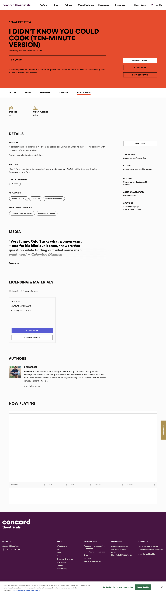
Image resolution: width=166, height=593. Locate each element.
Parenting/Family (19, 198)
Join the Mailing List (147, 554)
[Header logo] (16, 5)
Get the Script (140, 68)
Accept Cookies (143, 587)
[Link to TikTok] (16, 549)
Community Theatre (46, 213)
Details (12, 93)
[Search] (152, 5)
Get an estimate (140, 75)
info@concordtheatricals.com (151, 549)
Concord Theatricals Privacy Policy (26, 590)
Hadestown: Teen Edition (94, 552)
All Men (15, 184)
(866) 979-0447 (153, 546)
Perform (43, 5)
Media (28, 93)
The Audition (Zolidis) (93, 561)
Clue (86, 555)
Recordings (103, 5)
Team (59, 553)
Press (59, 556)
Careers (60, 566)
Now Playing (84, 93)
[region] (83, 587)
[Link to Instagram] (12, 549)
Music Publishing (86, 5)
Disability (36, 198)
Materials (45, 93)
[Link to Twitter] (8, 549)
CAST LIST (140, 144)
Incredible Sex (36, 155)
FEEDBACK (163, 430)
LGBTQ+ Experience (53, 198)
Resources (120, 5)
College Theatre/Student (22, 213)
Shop (56, 5)
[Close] (162, 587)
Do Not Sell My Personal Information (118, 587)
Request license (140, 61)
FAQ (58, 549)
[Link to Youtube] (20, 549)
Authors (68, 5)
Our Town (88, 558)
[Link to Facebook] (4, 549)
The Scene (61, 562)
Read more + (14, 263)
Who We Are (62, 546)
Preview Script (32, 337)
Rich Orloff (15, 59)
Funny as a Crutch (22, 310)
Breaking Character (65, 559)
